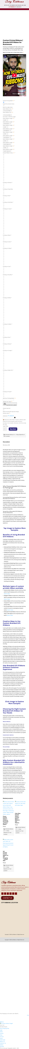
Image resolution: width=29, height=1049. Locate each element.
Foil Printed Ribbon (8, 606)
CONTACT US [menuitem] (3, 1043)
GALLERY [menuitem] (2, 1046)
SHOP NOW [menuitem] (2, 1040)
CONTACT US (7, 898)
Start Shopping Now (4, 1028)
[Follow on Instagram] (2, 893)
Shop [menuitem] (1, 1035)
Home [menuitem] (1, 1031)
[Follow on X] (13, 893)
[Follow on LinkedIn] (8, 893)
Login (1, 1030)
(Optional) (8, 416)
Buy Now (13, 429)
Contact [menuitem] (1, 1033)
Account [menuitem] (2, 1036)
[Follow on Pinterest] (16, 893)
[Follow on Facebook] (5, 893)
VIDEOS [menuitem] (1, 1045)
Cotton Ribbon (7, 601)
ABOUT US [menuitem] (2, 1041)
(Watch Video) (7, 593)
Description (6, 442)
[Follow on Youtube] (10, 893)
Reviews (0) (6, 445)
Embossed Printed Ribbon (10, 611)
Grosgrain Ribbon (8, 595)
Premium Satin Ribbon (9, 590)
